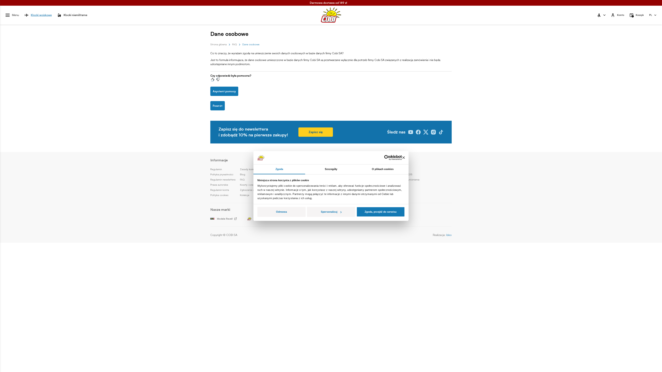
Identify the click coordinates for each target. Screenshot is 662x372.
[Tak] (212, 79)
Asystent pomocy (224, 91)
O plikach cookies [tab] (383, 169)
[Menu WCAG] (601, 15)
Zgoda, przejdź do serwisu (381, 211)
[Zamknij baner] (403, 158)
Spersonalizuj (329, 211)
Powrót (217, 105)
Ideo (449, 235)
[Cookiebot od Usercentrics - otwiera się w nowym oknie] (387, 157)
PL (650, 14)
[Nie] (218, 79)
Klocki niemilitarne (75, 15)
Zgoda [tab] (279, 169)
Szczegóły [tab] (331, 169)
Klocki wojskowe (41, 15)
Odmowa (281, 211)
